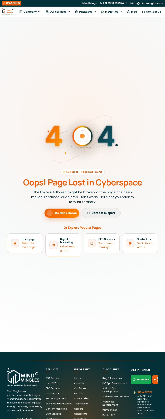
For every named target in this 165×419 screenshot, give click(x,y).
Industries (111, 12)
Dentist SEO (109, 415)
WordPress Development (110, 403)
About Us (79, 383)
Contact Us (153, 12)
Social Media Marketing (59, 403)
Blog (134, 12)
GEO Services (53, 393)
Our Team (80, 388)
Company (30, 12)
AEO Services (53, 388)
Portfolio (78, 393)
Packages (85, 12)
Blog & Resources (112, 378)
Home (77, 378)
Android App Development (110, 390)
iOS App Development (114, 383)
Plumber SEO (109, 410)
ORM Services (53, 413)
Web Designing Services (115, 396)
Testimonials (81, 403)
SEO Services (53, 378)
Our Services (58, 12)
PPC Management (56, 398)
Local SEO (51, 383)
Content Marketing (56, 408)
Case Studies (81, 398)
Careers (78, 408)
